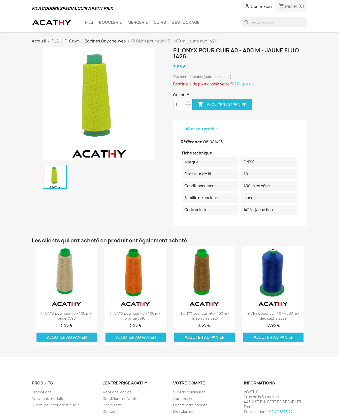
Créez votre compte (190, 405)
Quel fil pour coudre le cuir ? (55, 405)
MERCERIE (138, 22)
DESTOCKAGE (186, 22)
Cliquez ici (246, 84)
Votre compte (189, 383)
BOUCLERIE (110, 22)
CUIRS (160, 22)
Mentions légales (117, 392)
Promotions (42, 392)
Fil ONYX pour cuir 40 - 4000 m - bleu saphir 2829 (272, 316)
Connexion (182, 398)
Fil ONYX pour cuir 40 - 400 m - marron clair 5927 (204, 316)
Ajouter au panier (222, 104)
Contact (109, 411)
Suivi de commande (189, 392)
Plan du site (112, 405)
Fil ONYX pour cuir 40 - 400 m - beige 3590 (66, 316)
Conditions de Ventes (120, 398)
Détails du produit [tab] (201, 129)
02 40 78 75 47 (280, 411)
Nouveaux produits (48, 398)
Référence (191, 141)
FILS (89, 22)
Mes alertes (183, 411)
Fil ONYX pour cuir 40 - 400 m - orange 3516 (135, 316)
